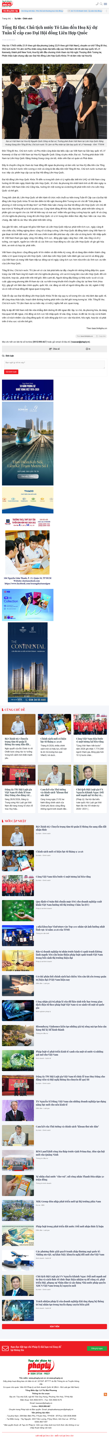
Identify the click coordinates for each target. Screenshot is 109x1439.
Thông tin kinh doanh (43, 1183)
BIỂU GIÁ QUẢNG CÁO (64, 1435)
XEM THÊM (54, 1326)
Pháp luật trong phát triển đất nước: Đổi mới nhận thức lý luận (70, 1226)
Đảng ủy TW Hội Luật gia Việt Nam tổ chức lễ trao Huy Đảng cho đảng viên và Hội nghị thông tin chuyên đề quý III (18, 792)
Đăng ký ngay (97, 1348)
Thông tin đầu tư (42, 1033)
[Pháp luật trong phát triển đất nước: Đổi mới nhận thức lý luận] (18, 1235)
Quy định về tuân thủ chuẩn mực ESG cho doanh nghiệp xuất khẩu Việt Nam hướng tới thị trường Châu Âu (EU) (69, 903)
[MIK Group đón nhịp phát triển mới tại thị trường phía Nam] (18, 1210)
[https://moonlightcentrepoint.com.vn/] (27, 500)
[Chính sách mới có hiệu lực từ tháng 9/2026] (54, 724)
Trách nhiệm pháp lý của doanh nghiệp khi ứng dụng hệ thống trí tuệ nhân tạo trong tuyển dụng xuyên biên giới (70, 1303)
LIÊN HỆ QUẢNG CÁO (44, 1435)
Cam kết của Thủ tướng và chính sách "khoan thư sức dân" (54, 792)
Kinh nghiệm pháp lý (43, 1011)
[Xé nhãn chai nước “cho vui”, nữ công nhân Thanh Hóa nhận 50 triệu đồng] (18, 1185)
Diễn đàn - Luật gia (42, 983)
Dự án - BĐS (40, 1205)
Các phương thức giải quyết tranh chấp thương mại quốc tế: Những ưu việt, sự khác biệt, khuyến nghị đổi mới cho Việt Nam (70, 1253)
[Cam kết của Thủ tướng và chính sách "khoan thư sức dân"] (54, 775)
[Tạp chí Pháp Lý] (8, 4)
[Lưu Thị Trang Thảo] (27, 551)
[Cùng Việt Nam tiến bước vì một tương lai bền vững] (90, 724)
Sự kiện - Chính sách (43, 833)
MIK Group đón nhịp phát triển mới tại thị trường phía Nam (68, 1201)
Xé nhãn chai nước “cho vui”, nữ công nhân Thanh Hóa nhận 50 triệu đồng (70, 1178)
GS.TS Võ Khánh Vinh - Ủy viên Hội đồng (63, 11)
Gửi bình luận (11, 372)
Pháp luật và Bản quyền (31, 1409)
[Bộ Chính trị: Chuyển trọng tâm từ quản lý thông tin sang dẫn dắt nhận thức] (18, 724)
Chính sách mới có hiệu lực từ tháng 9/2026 (53, 740)
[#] (27, 605)
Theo (91, 336)
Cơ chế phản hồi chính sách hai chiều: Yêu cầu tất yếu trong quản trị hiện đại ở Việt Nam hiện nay (71, 978)
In (89, 349)
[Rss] (105, 1394)
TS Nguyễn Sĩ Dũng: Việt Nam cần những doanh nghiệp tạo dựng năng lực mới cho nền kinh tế (71, 1103)
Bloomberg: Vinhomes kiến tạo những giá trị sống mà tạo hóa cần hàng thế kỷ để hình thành (71, 1028)
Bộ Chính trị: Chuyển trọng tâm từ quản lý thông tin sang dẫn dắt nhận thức (17, 741)
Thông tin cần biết (42, 933)
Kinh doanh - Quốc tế (43, 1058)
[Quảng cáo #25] (27, 390)
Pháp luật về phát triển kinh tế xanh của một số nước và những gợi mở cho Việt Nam (69, 1053)
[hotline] (97, 4)
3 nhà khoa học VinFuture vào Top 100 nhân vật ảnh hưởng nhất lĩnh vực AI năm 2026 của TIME (70, 928)
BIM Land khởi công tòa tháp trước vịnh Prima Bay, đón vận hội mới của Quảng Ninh (70, 1153)
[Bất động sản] (27, 662)
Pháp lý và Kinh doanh (44, 908)
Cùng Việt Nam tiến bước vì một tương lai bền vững (90, 740)
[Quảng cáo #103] (27, 444)
